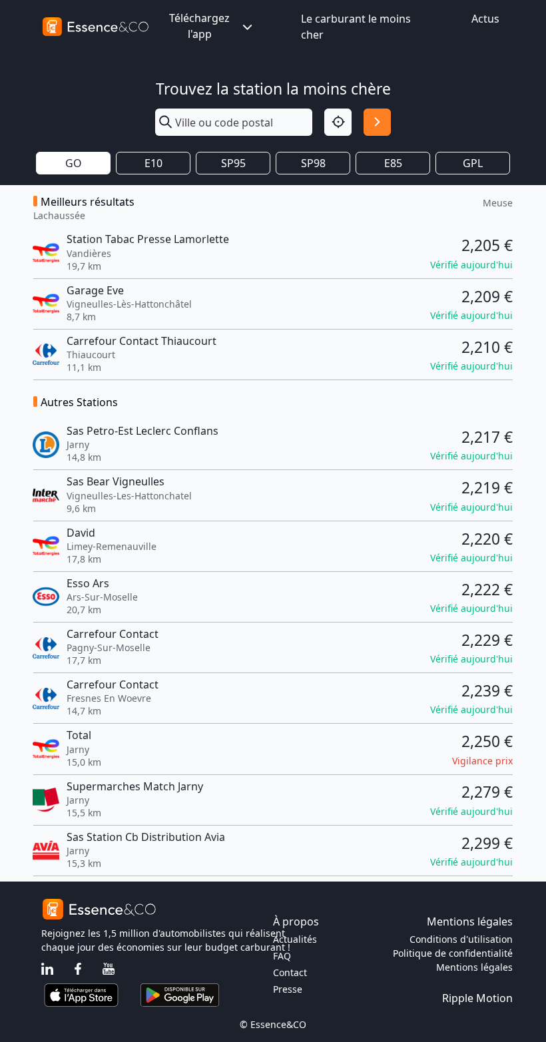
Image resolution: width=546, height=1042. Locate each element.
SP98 (313, 163)
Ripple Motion (477, 998)
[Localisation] (338, 122)
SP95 (233, 163)
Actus (485, 18)
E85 (393, 163)
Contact (290, 972)
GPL (473, 163)
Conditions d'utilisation (461, 939)
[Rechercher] (377, 122)
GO (73, 163)
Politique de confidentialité (453, 953)
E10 (153, 163)
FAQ (282, 955)
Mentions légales (474, 967)
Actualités (295, 939)
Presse (287, 989)
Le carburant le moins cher (356, 26)
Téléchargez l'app (199, 26)
